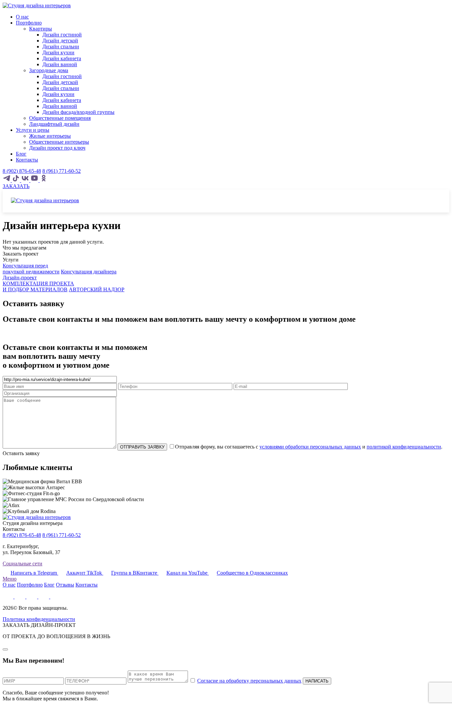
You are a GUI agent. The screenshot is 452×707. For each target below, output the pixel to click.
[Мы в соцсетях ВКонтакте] (25, 180)
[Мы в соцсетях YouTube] (35, 180)
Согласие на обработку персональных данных (249, 680)
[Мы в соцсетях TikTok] (16, 180)
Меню (10, 579)
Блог (21, 154)
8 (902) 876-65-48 (22, 171)
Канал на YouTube (187, 573)
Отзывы (65, 585)
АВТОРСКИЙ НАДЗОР (96, 289)
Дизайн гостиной (62, 34)
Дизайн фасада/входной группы (78, 112)
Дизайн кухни (58, 52)
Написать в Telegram (34, 573)
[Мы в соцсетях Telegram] (7, 180)
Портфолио (29, 22)
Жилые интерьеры (50, 136)
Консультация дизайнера (88, 271)
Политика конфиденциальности (39, 619)
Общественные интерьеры (59, 142)
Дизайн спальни (60, 46)
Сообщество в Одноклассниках (252, 573)
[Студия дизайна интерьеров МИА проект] (37, 5)
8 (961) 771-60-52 (61, 171)
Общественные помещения (60, 118)
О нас (22, 17)
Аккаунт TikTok (84, 573)
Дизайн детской (60, 40)
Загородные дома (48, 70)
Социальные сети (22, 563)
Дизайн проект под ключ (57, 148)
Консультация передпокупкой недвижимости (31, 268)
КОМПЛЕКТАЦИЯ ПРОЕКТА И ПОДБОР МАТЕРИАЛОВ (38, 286)
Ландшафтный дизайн (54, 124)
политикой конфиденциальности (404, 446)
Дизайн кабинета (61, 58)
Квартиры (40, 28)
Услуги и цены (32, 130)
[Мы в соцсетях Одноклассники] (44, 180)
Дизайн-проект (20, 277)
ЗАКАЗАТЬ (16, 186)
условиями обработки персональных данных (310, 446)
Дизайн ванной (59, 64)
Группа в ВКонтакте (134, 573)
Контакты (27, 160)
